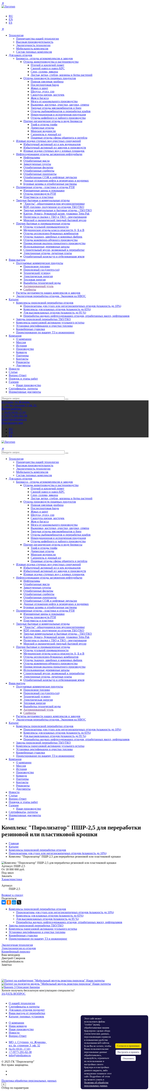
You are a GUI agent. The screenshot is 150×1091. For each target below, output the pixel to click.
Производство (25, 348)
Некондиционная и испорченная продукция (58, 114)
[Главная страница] (8, 6)
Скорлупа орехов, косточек (47, 94)
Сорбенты (29, 289)
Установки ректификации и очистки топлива (44, 325)
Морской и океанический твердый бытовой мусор (54, 220)
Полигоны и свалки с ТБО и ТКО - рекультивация (55, 216)
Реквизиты (23, 362)
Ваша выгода (17, 259)
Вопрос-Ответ (18, 375)
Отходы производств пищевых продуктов (49, 78)
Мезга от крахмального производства (54, 101)
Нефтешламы (31, 157)
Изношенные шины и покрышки (44, 190)
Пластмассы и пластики (38, 197)
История (21, 345)
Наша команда (18, 1026)
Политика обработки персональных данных (29, 1080)
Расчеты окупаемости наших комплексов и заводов (48, 292)
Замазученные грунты (37, 164)
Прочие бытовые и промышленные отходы (43, 223)
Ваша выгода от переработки (27, 1013)
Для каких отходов (20, 55)
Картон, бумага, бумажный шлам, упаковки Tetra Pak (56, 213)
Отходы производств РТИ (39, 193)
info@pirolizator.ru (20, 1055)
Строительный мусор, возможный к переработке (54, 249)
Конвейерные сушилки (30, 329)
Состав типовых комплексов (34, 51)
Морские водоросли (43, 131)
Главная (14, 843)
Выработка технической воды (42, 282)
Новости (14, 368)
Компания (15, 335)
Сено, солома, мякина (44, 71)
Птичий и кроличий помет (47, 65)
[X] (19, 902)
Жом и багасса (40, 98)
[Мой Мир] (14, 902)
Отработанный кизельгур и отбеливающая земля (53, 256)
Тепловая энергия (34, 279)
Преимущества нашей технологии (37, 38)
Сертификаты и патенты (24, 1006)
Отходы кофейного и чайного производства (58, 117)
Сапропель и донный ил (46, 134)
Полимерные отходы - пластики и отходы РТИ (45, 187)
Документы (23, 365)
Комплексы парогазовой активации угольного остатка (50, 322)
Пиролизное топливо (36, 266)
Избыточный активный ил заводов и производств (54, 147)
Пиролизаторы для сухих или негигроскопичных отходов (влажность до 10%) (72, 306)
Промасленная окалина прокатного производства (54, 243)
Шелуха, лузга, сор (42, 91)
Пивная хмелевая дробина (47, 81)
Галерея (13, 381)
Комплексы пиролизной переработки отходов (44, 302)
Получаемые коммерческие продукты (39, 263)
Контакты (22, 358)
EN (11, 19)
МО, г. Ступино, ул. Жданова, (28, 1042)
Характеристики (11, 879)
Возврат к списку (12, 895)
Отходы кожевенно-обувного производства (50, 240)
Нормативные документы (25, 391)
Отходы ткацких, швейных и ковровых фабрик (52, 236)
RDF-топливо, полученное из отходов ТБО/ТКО (53, 207)
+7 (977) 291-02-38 (20, 1052)
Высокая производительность (34, 41)
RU (11, 16)
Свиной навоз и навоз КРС (48, 68)
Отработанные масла (36, 160)
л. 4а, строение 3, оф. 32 (25, 1045)
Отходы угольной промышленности (46, 226)
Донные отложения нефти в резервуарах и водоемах (56, 180)
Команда (21, 352)
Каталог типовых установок (26, 1016)
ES (10, 22)
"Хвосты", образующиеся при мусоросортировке (54, 203)
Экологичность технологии (33, 45)
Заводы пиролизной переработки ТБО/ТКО (43, 319)
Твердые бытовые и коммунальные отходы (43, 200)
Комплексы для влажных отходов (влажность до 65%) (57, 309)
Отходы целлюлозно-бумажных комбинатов (50, 233)
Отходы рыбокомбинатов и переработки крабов (61, 111)
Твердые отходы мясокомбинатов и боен (56, 107)
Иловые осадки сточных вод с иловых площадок (54, 150)
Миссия (21, 342)
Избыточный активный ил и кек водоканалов (52, 144)
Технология (16, 35)
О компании (23, 339)
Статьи (13, 372)
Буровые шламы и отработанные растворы (50, 183)
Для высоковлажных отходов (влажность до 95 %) (54, 312)
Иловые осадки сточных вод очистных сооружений (48, 140)
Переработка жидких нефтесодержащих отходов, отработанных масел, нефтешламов (76, 315)
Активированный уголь (38, 286)
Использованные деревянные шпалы (46, 246)
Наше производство (28, 385)
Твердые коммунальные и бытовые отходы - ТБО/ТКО (57, 210)
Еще (11, 818)
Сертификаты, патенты (23, 388)
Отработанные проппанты (40, 174)
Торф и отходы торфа (44, 124)
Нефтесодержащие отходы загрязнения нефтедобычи (49, 154)
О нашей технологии (22, 1003)
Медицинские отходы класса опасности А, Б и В (53, 230)
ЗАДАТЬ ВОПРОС (13, 993)
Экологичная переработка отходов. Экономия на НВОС (51, 296)
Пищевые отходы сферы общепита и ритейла (59, 137)
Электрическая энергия (38, 276)
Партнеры (22, 355)
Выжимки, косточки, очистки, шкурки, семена (60, 104)
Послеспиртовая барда (45, 84)
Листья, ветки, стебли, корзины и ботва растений (61, 74)
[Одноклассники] (9, 902)
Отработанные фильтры (38, 167)
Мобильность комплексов (32, 48)
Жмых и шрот (39, 88)
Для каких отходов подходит (27, 1009)
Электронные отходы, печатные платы (47, 253)
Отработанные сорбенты (38, 170)
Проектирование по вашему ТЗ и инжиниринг (45, 332)
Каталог (14, 299)
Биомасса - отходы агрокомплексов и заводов (44, 58)
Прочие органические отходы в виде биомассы (52, 121)
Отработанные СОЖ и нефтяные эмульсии (50, 177)
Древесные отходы (42, 127)
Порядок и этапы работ (23, 378)
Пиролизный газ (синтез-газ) (41, 269)
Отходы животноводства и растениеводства (50, 61)
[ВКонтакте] (3, 902)
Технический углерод (36, 273)
